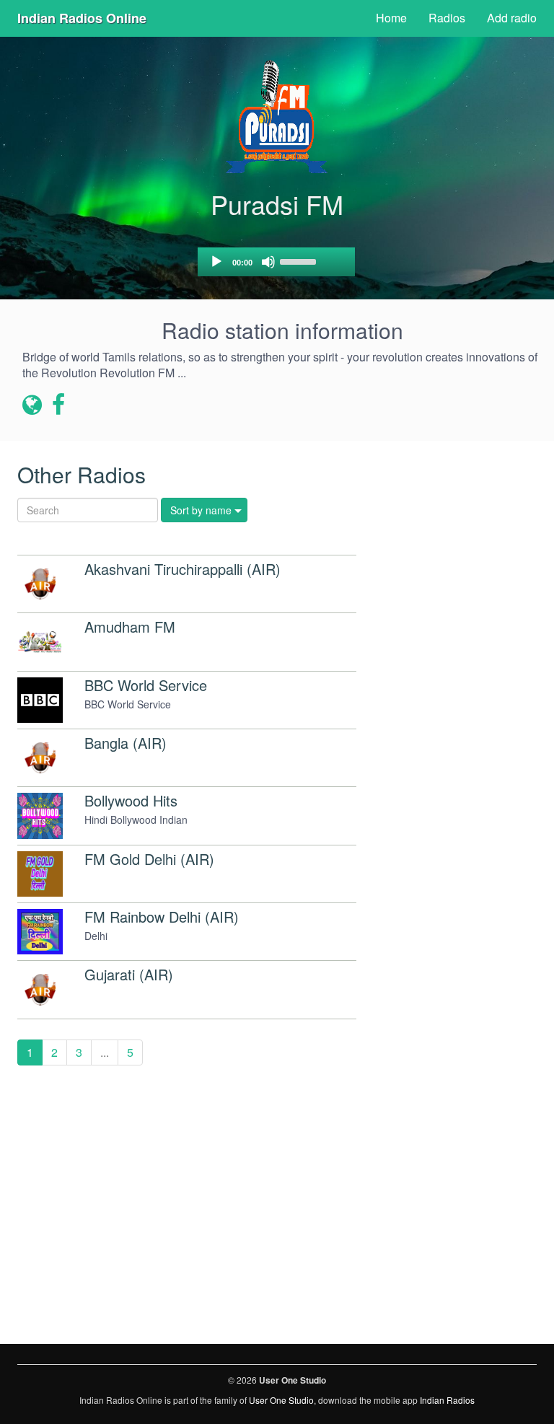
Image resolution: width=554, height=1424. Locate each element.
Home (391, 17)
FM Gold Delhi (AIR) (149, 858)
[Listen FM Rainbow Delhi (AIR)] (40, 931)
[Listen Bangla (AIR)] (40, 758)
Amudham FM (129, 626)
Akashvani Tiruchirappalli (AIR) (182, 568)
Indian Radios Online (81, 18)
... (104, 1052)
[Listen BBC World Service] (40, 700)
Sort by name (201, 510)
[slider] (300, 260)
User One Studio (281, 1400)
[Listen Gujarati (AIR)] (40, 989)
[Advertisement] (457, 527)
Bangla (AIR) (125, 742)
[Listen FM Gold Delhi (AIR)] (40, 874)
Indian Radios (447, 1400)
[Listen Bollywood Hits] (40, 815)
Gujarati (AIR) (128, 974)
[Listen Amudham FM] (40, 641)
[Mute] (268, 262)
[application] (276, 261)
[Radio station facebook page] (59, 405)
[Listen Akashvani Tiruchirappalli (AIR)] (40, 584)
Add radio (512, 17)
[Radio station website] (32, 405)
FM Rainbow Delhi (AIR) (161, 916)
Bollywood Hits (130, 800)
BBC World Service (145, 684)
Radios (446, 17)
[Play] (216, 262)
